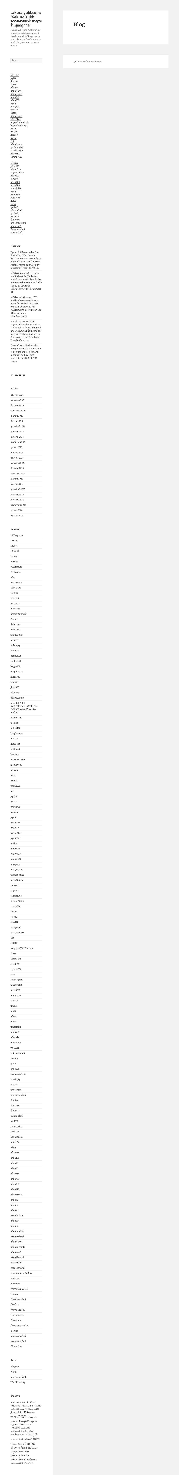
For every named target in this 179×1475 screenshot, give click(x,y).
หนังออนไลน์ (16, 210)
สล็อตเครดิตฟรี (17, 1236)
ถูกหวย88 (14, 1068)
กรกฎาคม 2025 (17, 463)
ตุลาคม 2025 (16, 447)
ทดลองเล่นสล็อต (18, 1074)
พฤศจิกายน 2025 (18, 442)
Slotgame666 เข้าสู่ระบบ (21, 948)
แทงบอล (14, 1330)
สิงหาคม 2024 (17, 515)
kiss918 (14, 134)
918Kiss (14, 561)
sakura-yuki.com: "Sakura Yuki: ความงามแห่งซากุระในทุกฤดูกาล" (26, 19)
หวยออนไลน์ (16, 232)
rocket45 (14, 885)
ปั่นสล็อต (14, 1100)
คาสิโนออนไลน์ (17, 1053)
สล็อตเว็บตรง (16, 90)
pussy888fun (16, 869)
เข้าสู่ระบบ (15, 1366)
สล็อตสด (14, 1226)
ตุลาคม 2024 (16, 510)
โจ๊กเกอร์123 (16, 156)
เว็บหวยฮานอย (17, 1315)
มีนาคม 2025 (16, 483)
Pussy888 (24, 1421)
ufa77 (13, 1011)
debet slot (15, 624)
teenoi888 (15, 990)
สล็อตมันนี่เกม (16, 1215)
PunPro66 (15, 848)
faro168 (14, 640)
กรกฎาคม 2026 (17, 400)
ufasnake (15, 1037)
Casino (13, 619)
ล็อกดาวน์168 (16, 1136)
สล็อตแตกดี (15, 1252)
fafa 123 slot (16, 634)
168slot (14, 540)
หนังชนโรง (15, 169)
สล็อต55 (14, 1163)
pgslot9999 (15, 832)
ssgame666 (15, 969)
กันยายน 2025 (16, 452)
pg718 (13, 801)
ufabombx (15, 1026)
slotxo (13, 112)
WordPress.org (17, 1382)
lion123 (14, 738)
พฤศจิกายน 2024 (18, 504)
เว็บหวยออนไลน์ (17, 1309)
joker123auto (17, 697)
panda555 (15, 785)
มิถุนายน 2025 (17, 468)
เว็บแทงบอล (15, 1320)
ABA (12, 577)
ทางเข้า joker (16, 150)
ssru (12, 974)
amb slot (14, 598)
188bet (13, 545)
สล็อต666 (14, 1173)
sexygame (15, 927)
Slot (23, 1424)
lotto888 (14, 754)
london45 (15, 749)
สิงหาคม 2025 (17, 457)
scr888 (13, 916)
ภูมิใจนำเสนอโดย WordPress (87, 61)
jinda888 (14, 687)
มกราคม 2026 (17, 431)
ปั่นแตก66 (15, 219)
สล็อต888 (14, 97)
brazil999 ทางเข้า (18, 613)
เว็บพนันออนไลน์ (18, 1299)
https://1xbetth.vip (19, 122)
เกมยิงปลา (15, 1283)
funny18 (14, 650)
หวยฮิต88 (14, 1278)
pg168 (13, 78)
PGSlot (24, 1416)
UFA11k (14, 1000)
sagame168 (16, 895)
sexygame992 (17, 932)
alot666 (14, 592)
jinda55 (14, 81)
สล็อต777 (14, 1178)
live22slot (15, 743)
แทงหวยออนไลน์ (18, 1341)
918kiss (14, 163)
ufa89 (13, 1016)
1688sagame (16, 535)
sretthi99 (15, 964)
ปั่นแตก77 (15, 1110)
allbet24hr (15, 587)
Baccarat (14, 603)
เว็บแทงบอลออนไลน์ (19, 1325)
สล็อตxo (14, 1210)
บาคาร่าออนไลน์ (18, 222)
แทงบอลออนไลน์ (18, 1336)
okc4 (12, 775)
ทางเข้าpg (15, 1079)
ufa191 (13, 1005)
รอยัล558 (14, 1131)
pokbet (13, 843)
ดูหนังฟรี (14, 178)
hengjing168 (16, 671)
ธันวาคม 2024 (17, 499)
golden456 (15, 661)
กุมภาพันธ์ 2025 (17, 489)
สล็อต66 (14, 87)
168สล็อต (13, 1403)
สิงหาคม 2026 (17, 394)
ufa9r (13, 1021)
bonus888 (15, 608)
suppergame (16, 979)
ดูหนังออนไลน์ (17, 147)
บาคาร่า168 (15, 188)
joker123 (14, 75)
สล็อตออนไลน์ (17, 1231)
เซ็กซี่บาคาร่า (32, 1459)
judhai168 (15, 728)
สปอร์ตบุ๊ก (15, 1142)
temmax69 (15, 995)
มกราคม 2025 (17, 494)
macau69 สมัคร (17, 759)
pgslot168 (15, 822)
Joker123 (23, 1412)
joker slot (15, 153)
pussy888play (17, 874)
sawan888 (15, 906)
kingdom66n (16, 733)
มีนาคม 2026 (16, 421)
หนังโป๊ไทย (15, 119)
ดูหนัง (13, 204)
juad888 (14, 722)
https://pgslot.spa (19, 125)
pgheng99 (15, 194)
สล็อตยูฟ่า (15, 1220)
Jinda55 (14, 682)
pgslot (13, 103)
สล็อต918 (14, 1189)
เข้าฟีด (13, 1371)
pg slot (13, 131)
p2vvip (13, 780)
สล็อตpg (14, 1205)
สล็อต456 (14, 1157)
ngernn (14, 770)
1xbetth (14, 556)
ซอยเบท (14, 1058)
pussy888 (15, 106)
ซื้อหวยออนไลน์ (17, 229)
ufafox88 (14, 1032)
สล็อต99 (14, 1199)
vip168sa (14, 1047)
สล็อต (13, 1147)
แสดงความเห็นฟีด (18, 1377)
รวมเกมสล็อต (16, 1126)
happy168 (15, 666)
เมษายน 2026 (16, 415)
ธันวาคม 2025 (17, 436)
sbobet (13, 911)
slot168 (14, 943)
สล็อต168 (14, 1152)
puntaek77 (15, 859)
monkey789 (16, 764)
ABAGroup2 (16, 582)
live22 (13, 200)
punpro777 (15, 226)
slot (12, 141)
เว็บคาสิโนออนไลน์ (19, 1288)
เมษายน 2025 (16, 478)
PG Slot (14, 1417)
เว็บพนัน (14, 1294)
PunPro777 (15, 853)
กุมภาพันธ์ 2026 (17, 426)
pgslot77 (14, 216)
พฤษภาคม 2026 (17, 410)
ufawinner (15, 1042)
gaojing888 (15, 655)
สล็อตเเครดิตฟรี (17, 1246)
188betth (14, 551)
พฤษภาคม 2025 (17, 473)
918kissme (15, 572)
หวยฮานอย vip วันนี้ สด (21, 1273)
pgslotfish (15, 838)
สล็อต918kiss (16, 1194)
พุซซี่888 (14, 1121)
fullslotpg (15, 197)
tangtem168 (16, 984)
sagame (14, 890)
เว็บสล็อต (14, 1304)
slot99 (13, 84)
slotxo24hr (15, 958)
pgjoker (14, 812)
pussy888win (16, 880)
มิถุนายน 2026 (17, 405)
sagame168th (17, 172)
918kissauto (16, 566)
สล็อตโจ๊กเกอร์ (17, 1257)
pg (11, 791)
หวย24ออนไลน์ (17, 1267)
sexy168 (14, 922)
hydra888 (15, 676)
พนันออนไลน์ (16, 1115)
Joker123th (15, 717)
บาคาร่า (14, 109)
